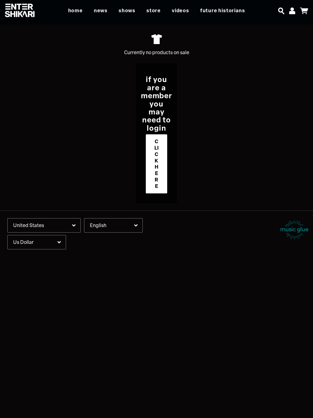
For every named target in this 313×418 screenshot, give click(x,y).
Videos (180, 10)
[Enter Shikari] (23, 10)
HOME (75, 10)
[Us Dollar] (36, 242)
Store (153, 10)
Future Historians (222, 10)
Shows (127, 10)
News (101, 10)
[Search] (281, 9)
